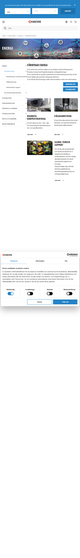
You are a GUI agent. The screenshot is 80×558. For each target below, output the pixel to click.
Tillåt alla (65, 302)
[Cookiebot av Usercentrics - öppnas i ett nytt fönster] (68, 255)
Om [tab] (66, 261)
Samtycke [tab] (14, 261)
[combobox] (18, 11)
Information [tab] (40, 261)
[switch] (30, 293)
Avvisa (39, 302)
